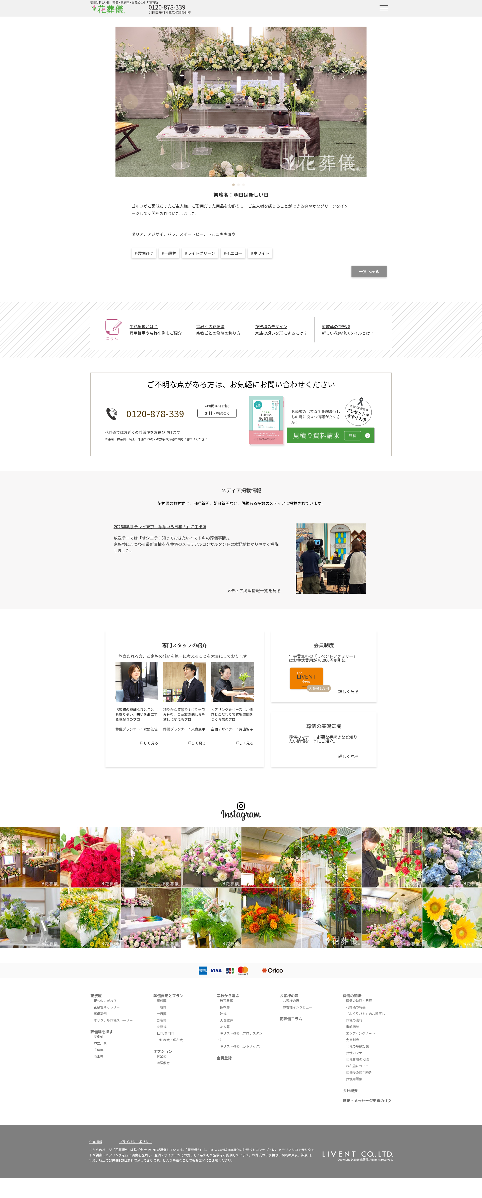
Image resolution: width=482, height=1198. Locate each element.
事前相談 (352, 1026)
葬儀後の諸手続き (359, 1072)
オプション (162, 1051)
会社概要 (350, 1090)
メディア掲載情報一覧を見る (254, 590)
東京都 (98, 1036)
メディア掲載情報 (241, 490)
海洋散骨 (163, 1062)
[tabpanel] (241, 102)
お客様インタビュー (297, 1007)
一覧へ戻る (369, 271)
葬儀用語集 (354, 1078)
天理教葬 (226, 1020)
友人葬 (225, 1026)
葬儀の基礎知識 (357, 1046)
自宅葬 (161, 1020)
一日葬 (161, 1013)
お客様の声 (289, 995)
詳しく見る (149, 742)
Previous (130, 101)
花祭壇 (96, 995)
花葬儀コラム (291, 1018)
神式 (223, 1013)
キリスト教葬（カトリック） (241, 1046)
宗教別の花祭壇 (210, 326)
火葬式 (161, 1026)
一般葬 (161, 1007)
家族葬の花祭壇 (336, 326)
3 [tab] (243, 185)
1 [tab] (233, 185)
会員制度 (352, 1039)
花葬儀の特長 (356, 1007)
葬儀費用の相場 (357, 1059)
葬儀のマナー (356, 1052)
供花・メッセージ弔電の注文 (367, 1100)
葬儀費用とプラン (168, 995)
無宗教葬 (226, 1000)
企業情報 (95, 1141)
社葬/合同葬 (165, 1033)
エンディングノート (360, 1033)
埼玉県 (98, 1056)
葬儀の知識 (352, 995)
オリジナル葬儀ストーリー (113, 1020)
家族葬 (161, 1000)
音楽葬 (161, 1056)
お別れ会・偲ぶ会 (170, 1039)
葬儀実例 (100, 1013)
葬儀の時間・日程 (359, 1000)
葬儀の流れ (354, 1020)
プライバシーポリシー (135, 1141)
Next (351, 101)
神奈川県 (100, 1043)
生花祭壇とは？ (144, 326)
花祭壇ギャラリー (107, 1007)
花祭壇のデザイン (271, 326)
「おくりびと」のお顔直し (365, 1013)
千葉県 (98, 1049)
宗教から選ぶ (228, 995)
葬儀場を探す (101, 1031)
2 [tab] (238, 185)
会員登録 (224, 1057)
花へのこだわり (105, 1000)
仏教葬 (225, 1007)
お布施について (357, 1065)
